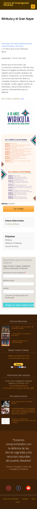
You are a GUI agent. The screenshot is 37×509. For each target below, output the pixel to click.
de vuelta (18, 208)
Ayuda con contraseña (10, 499)
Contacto (25, 499)
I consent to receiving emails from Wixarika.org (16, 297)
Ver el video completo (10, 98)
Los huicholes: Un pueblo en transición (21, 334)
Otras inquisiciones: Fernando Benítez (22, 402)
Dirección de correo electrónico (14, 273)
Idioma (4, 203)
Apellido (6, 288)
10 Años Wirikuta (12, 224)
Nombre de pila (8, 280)
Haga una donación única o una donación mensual (18, 356)
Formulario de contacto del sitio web (18, 388)
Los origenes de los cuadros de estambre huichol (23, 327)
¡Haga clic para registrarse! (19, 304)
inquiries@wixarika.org (18, 385)
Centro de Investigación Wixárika (16, 2)
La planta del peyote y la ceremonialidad (20, 341)
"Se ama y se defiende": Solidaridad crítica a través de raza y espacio (23, 420)
